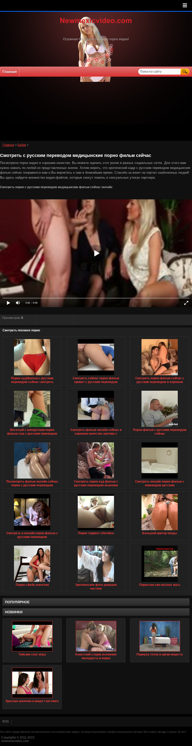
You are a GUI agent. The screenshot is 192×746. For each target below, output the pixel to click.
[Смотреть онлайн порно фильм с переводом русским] (160, 479)
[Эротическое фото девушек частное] (96, 582)
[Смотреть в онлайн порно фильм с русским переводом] (32, 530)
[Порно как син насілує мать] (160, 582)
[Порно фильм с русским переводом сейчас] (160, 427)
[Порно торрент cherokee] (96, 530)
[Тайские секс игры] (32, 636)
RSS (5, 721)
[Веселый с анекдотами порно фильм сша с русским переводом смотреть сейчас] (32, 427)
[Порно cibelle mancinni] (32, 582)
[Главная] (96, 23)
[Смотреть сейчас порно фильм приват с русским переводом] (96, 375)
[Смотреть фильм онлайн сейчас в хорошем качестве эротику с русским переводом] (96, 427)
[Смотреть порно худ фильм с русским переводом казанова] (96, 479)
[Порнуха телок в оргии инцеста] (159, 636)
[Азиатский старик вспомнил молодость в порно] (96, 636)
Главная (9, 72)
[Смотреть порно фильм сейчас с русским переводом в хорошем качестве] (160, 375)
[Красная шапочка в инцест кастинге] (32, 683)
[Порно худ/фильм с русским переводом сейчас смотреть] (32, 375)
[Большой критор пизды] (160, 530)
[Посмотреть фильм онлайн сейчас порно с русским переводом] (32, 479)
